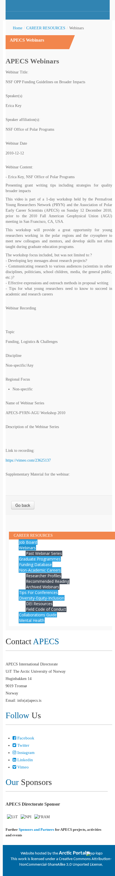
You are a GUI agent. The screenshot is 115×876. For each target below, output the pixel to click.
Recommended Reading (47, 581)
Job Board (28, 542)
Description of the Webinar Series (32, 427)
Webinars (27, 547)
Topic (10, 332)
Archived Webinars (42, 586)
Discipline (13, 356)
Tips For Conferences (38, 592)
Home (17, 28)
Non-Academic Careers (40, 570)
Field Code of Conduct (46, 609)
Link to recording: (20, 450)
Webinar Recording (21, 308)
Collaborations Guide (38, 614)
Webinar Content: (19, 167)
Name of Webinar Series (25, 403)
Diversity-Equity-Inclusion (41, 598)
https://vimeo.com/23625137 (28, 460)
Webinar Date (16, 143)
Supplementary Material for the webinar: (38, 474)
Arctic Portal (72, 853)
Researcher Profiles (43, 575)
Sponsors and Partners (36, 829)
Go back (22, 505)
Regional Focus (18, 379)
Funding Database (35, 564)
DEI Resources (39, 603)
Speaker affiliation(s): (23, 120)
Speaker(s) (14, 96)
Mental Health (31, 620)
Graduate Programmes (40, 559)
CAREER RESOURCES (45, 28)
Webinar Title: (17, 72)
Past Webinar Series (44, 553)
